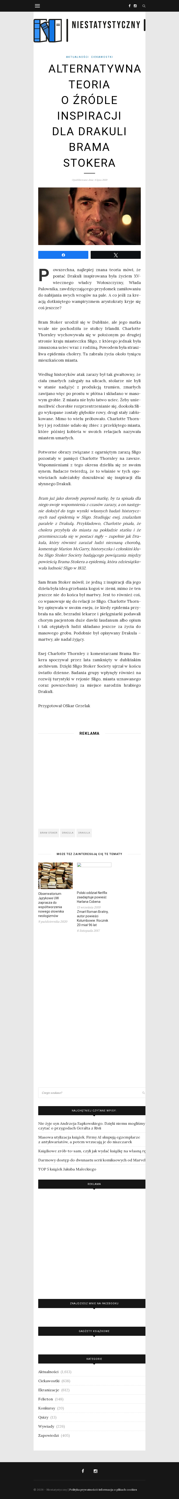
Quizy (43, 1417)
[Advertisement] (89, 781)
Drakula (84, 833)
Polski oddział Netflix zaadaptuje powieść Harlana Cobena (92, 897)
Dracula (68, 833)
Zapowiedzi (48, 1435)
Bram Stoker (48, 833)
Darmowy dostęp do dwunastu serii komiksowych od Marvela (93, 1160)
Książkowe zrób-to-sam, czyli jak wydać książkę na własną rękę (94, 1151)
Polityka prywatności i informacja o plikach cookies (103, 1489)
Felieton (45, 1399)
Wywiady (46, 1426)
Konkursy (46, 1408)
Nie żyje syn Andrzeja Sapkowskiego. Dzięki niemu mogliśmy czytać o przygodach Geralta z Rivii (91, 1125)
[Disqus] (89, 1009)
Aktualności (77, 57)
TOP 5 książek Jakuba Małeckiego (67, 1169)
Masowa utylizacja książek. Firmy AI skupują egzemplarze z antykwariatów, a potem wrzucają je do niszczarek (89, 1139)
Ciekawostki (102, 57)
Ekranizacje (48, 1390)
